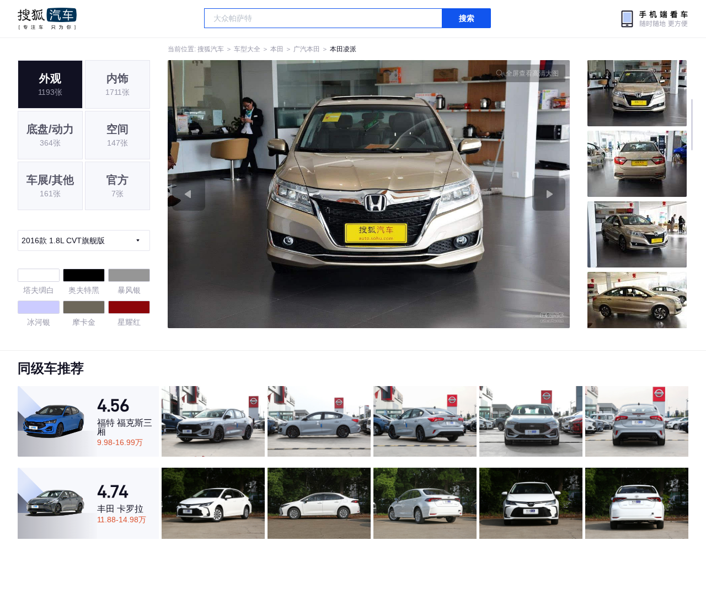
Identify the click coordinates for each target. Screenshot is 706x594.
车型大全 (247, 49)
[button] (268, 194)
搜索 (466, 18)
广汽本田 (306, 49)
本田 (277, 49)
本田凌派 (343, 49)
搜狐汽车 (47, 19)
